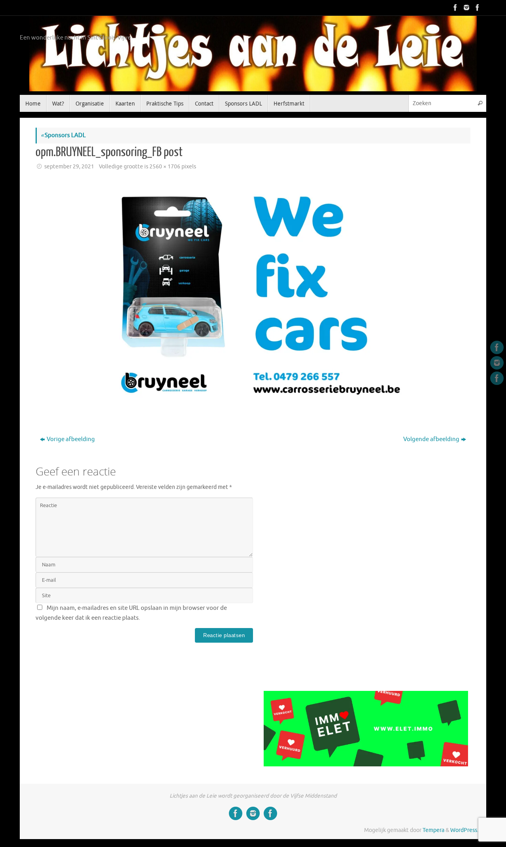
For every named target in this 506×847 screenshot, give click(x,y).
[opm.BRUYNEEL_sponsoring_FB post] (253, 293)
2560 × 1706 (164, 166)
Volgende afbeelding (431, 439)
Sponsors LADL (63, 135)
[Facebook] (454, 7)
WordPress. (464, 830)
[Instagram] (465, 7)
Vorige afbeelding (71, 439)
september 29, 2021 (69, 166)
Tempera (433, 830)
